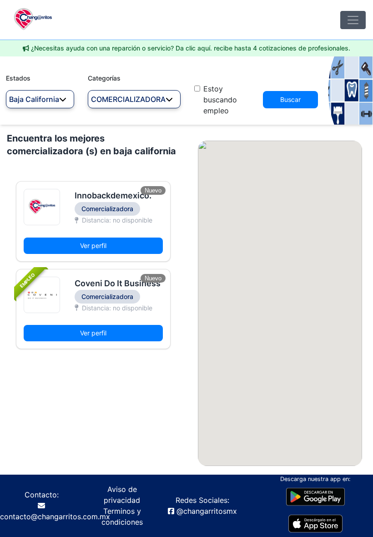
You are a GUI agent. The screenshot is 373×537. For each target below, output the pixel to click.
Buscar (290, 99)
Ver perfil (93, 245)
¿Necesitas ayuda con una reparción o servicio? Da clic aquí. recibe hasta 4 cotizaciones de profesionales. (190, 48)
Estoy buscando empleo (220, 99)
